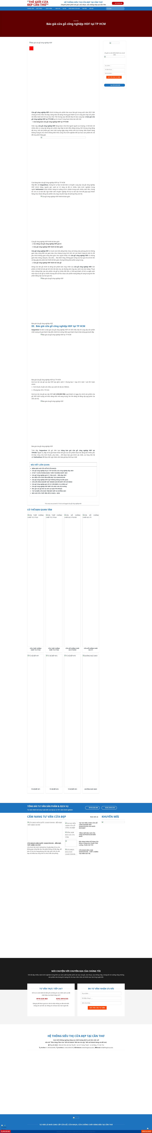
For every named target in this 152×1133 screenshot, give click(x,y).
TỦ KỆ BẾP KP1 (35, 789)
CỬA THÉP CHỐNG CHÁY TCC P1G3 (35, 649)
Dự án (64, 8)
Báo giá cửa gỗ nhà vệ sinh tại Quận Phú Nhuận (47, 488)
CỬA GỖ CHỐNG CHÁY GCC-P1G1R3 (72, 649)
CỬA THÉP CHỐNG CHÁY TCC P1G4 (54, 649)
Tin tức (84, 8)
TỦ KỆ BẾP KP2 (54, 789)
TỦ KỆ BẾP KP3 (72, 789)
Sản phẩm (49, 8)
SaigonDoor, (44, 185)
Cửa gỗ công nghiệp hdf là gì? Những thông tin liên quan (50, 480)
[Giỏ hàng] (103, 8)
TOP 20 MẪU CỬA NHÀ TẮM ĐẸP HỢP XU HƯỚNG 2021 (49, 491)
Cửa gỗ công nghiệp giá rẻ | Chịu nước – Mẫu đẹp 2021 (49, 475)
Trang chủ (30, 8)
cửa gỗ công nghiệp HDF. (82, 267)
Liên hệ (91, 8)
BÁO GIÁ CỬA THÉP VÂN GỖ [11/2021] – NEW (46, 493)
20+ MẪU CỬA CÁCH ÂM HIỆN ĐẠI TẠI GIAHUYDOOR (48, 477)
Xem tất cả (94, 817)
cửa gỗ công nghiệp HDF (46, 126)
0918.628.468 (6, 1131)
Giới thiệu (39, 8)
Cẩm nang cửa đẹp (74, 8)
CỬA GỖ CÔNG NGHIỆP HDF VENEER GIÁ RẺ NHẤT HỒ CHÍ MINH (52, 482)
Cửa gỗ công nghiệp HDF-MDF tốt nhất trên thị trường (49, 486)
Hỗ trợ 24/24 (147, 1131)
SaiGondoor (40, 189)
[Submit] (122, 8)
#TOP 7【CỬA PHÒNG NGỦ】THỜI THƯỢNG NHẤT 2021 (49, 473)
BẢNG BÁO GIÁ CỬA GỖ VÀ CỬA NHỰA (44, 468)
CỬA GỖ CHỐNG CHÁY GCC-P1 (91, 649)
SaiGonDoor (38, 457)
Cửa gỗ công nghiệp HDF (40, 112)
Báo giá (58, 8)
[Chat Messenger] (149, 1128)
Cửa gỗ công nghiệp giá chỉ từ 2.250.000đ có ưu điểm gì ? (50, 484)
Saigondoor (35, 330)
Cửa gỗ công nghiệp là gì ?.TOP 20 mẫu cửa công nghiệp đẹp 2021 (52, 470)
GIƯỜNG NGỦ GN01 (90, 789)
